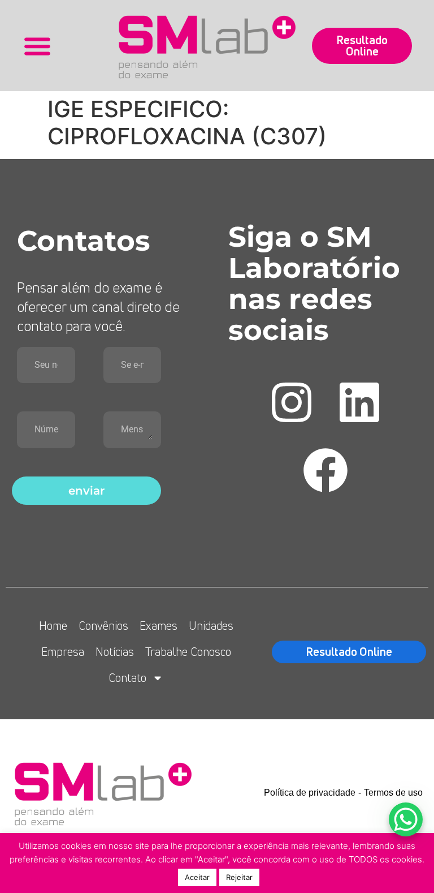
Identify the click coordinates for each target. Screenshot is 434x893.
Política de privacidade (309, 792)
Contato (127, 677)
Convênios (103, 625)
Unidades (211, 625)
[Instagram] (292, 402)
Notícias (115, 651)
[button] (37, 45)
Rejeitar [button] (239, 877)
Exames (158, 625)
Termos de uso (393, 792)
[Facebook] (325, 470)
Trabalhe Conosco (188, 651)
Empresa (62, 651)
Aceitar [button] (197, 877)
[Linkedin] (359, 402)
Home (53, 625)
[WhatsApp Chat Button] (406, 819)
